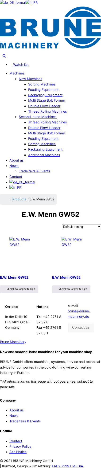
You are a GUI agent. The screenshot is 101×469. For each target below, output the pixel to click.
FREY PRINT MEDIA (67, 466)
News (14, 166)
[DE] (13, 2)
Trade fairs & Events (34, 171)
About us (16, 160)
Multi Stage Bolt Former (46, 100)
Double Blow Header (44, 106)
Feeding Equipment (43, 90)
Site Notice (18, 452)
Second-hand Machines (38, 117)
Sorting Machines (42, 84)
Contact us (80, 327)
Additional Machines (44, 155)
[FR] (32, 2)
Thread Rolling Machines (47, 111)
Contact (15, 177)
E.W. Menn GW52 (14, 277)
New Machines (30, 79)
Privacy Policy (20, 446)
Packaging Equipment (45, 95)
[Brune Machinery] (50, 27)
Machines (17, 73)
